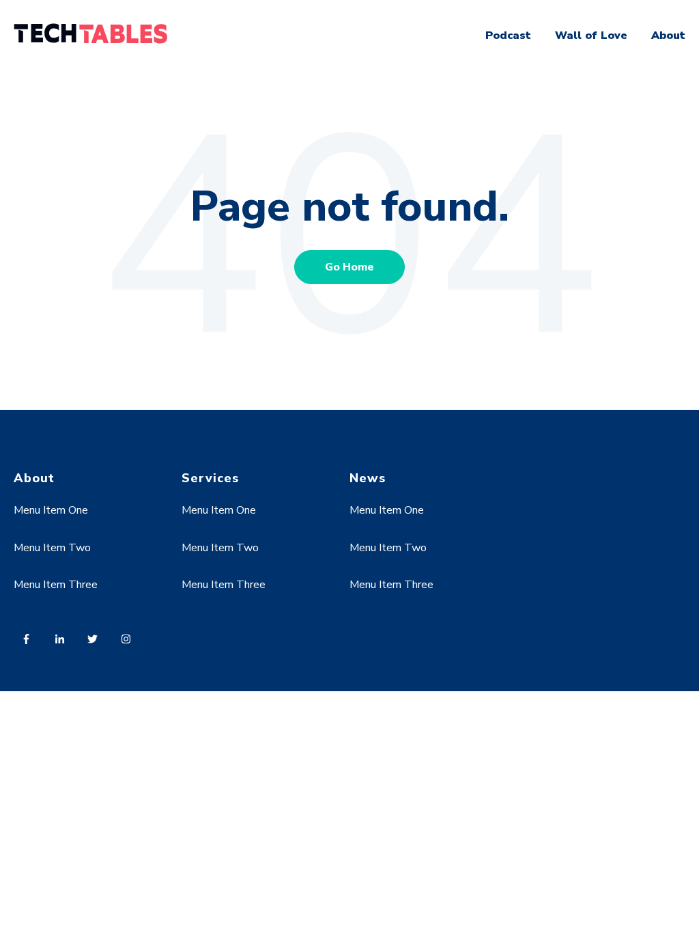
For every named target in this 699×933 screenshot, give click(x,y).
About (668, 35)
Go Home (349, 267)
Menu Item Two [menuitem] (52, 547)
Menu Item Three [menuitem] (56, 584)
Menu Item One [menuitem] (51, 510)
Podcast (508, 35)
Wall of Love (591, 35)
